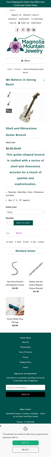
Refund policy (25, 347)
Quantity (10, 218)
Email (42, 242)
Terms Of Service (25, 352)
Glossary (24, 19)
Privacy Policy (31, 15)
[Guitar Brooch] (29, 107)
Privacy (25, 357)
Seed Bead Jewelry (30, 416)
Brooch (19, 233)
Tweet (11, 242)
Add (34, 242)
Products (18, 69)
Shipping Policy (25, 362)
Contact (12, 19)
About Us (16, 15)
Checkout (36, 23)
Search (25, 367)
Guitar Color (11, 207)
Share (19, 242)
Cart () (24, 23)
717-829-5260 (37, 19)
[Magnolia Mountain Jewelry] (25, 45)
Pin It (27, 242)
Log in (13, 23)
